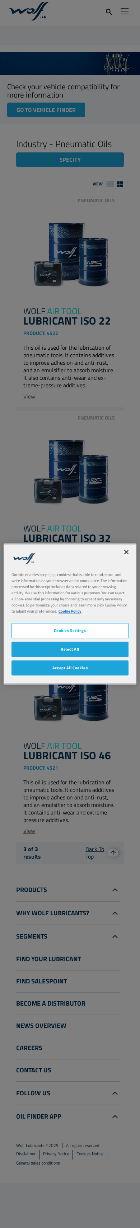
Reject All (70, 649)
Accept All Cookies (70, 668)
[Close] (126, 552)
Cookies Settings (70, 631)
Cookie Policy (70, 611)
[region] (70, 613)
